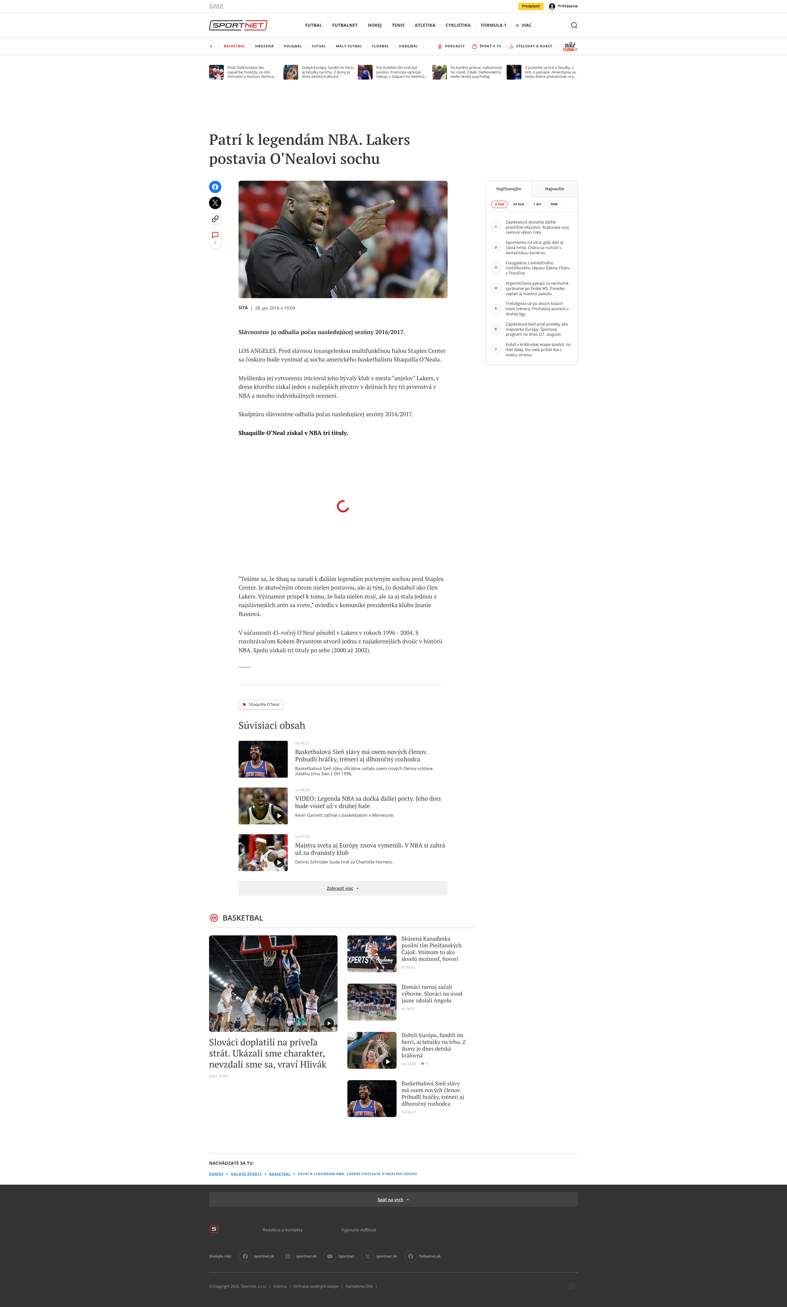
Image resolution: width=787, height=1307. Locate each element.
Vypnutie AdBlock (359, 1230)
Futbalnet (345, 25)
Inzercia (280, 1286)
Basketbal (280, 1174)
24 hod (518, 204)
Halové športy (246, 1174)
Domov (216, 1174)
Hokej (375, 25)
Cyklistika (458, 25)
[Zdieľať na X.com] (215, 203)
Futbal (313, 25)
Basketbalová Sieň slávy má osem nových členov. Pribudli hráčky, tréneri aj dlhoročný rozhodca (432, 1093)
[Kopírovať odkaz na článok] (215, 219)
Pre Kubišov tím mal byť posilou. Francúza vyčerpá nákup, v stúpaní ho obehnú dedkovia (400, 72)
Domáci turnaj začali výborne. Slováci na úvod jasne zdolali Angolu (431, 994)
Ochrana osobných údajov (316, 1286)
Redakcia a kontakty (283, 1230)
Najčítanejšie (508, 189)
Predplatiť (531, 6)
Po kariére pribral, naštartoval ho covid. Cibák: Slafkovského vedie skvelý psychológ (476, 72)
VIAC (527, 25)
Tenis (398, 25)
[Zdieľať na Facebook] (215, 187)
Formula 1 (494, 25)
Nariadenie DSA (359, 1286)
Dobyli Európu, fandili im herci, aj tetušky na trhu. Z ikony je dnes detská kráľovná (328, 72)
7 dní (537, 204)
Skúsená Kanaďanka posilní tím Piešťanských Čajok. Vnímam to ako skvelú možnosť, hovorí (431, 948)
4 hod (499, 204)
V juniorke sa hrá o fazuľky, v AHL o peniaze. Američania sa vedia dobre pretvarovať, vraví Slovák (550, 72)
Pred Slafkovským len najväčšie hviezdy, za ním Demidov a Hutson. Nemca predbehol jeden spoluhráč (250, 72)
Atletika (425, 25)
